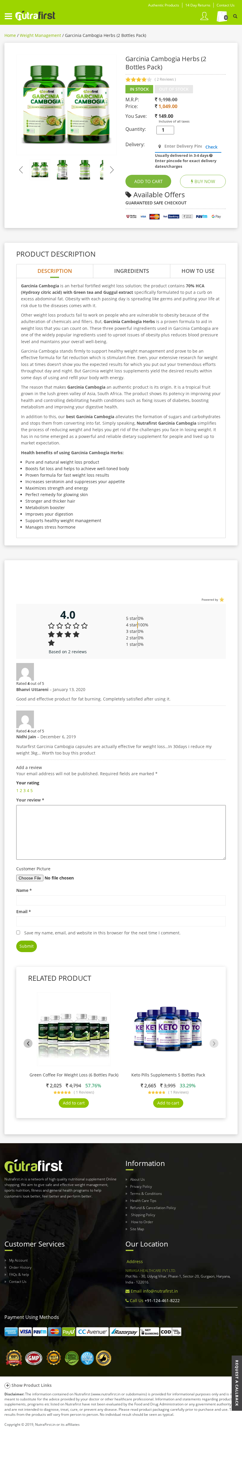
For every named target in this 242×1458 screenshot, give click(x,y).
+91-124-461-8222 (161, 1300)
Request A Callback (237, 1383)
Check (211, 147)
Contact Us (18, 1281)
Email (23, 911)
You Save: (136, 116)
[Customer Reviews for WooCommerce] (221, 599)
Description (54, 270)
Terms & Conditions (146, 1193)
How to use (198, 270)
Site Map (137, 1228)
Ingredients (131, 270)
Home (10, 35)
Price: (131, 106)
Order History (20, 1267)
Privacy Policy (141, 1186)
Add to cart (74, 1103)
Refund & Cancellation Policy (153, 1207)
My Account (18, 1260)
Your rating (27, 783)
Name (24, 890)
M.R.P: (132, 99)
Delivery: (135, 144)
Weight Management (40, 35)
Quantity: (135, 129)
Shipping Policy (142, 1214)
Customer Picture (33, 868)
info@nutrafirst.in (160, 1291)
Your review (30, 800)
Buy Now (204, 181)
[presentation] (28, 1043)
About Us (137, 1179)
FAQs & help (19, 1274)
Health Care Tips (143, 1200)
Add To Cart (148, 181)
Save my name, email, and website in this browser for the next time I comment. (102, 933)
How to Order (141, 1221)
